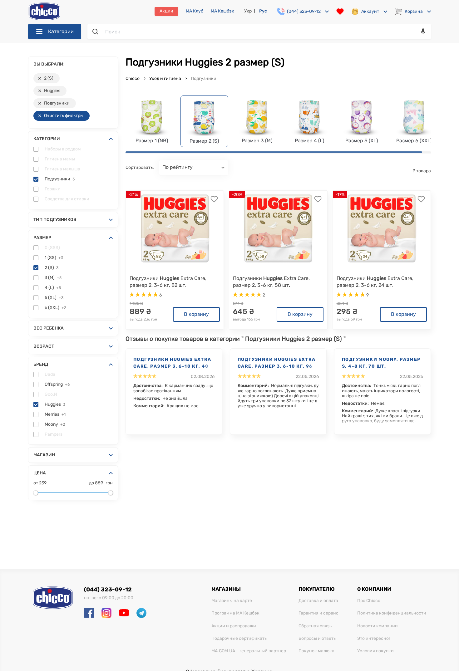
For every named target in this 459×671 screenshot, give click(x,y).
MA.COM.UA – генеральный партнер (248, 651)
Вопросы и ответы (318, 638)
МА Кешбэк (222, 11)
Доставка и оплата (318, 600)
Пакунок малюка (316, 651)
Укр (248, 11)
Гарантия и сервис (318, 613)
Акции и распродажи (233, 626)
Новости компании (377, 626)
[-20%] (278, 228)
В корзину (196, 314)
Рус (263, 11)
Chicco (133, 78)
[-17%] (382, 228)
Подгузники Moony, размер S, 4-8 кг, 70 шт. (381, 363)
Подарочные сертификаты (239, 638)
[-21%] (175, 228)
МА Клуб (194, 11)
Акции (166, 11)
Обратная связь (315, 626)
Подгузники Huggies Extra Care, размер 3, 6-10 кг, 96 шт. (277, 363)
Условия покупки (375, 651)
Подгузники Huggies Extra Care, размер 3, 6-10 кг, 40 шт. (172, 363)
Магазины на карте (231, 600)
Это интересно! (373, 638)
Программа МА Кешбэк (235, 613)
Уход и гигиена (165, 78)
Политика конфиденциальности (391, 613)
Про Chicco (368, 600)
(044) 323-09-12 (108, 589)
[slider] (35, 493)
